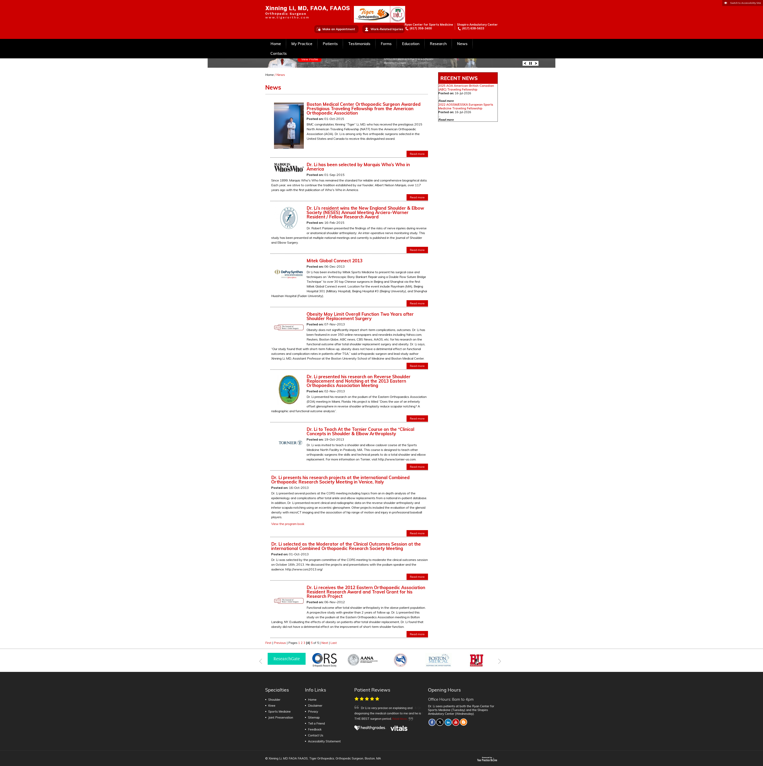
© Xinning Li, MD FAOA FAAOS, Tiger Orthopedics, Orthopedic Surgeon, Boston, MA (323, 758)
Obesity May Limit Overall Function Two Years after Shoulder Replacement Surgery (360, 316)
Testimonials (359, 43)
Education (410, 43)
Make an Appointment (338, 29)
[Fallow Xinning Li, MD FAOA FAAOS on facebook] (432, 722)
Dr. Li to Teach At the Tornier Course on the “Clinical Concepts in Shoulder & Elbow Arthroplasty (360, 431)
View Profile (309, 59)
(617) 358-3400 (421, 28)
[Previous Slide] (525, 63)
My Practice (301, 43)
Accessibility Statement (324, 741)
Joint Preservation (280, 717)
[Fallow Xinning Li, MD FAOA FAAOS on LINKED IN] (448, 722)
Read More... (387, 719)
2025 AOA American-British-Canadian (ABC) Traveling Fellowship (466, 87)
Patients (330, 43)
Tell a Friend (316, 723)
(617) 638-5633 (473, 28)
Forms (386, 43)
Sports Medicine (279, 711)
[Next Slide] (536, 63)
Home (275, 43)
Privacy (313, 711)
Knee (271, 705)
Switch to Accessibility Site (745, 2)
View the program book (287, 524)
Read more (417, 154)
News (462, 43)
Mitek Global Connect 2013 (334, 260)
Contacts (278, 53)
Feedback (314, 729)
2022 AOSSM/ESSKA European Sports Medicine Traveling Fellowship (465, 106)
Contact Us (315, 735)
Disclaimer (315, 705)
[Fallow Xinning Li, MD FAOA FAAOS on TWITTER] (440, 722)
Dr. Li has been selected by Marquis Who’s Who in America (358, 167)
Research (438, 43)
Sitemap (314, 717)
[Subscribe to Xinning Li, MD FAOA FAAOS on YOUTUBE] (456, 722)
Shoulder (274, 699)
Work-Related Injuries (387, 29)
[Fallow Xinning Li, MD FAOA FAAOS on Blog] (464, 722)
